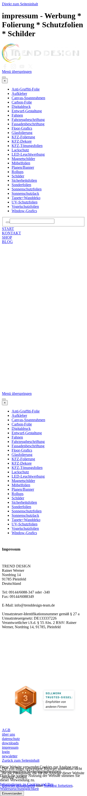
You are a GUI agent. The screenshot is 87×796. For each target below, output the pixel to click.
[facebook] (5, 66)
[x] (30, 66)
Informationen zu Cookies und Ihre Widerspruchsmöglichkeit (26, 786)
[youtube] (22, 66)
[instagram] (13, 66)
